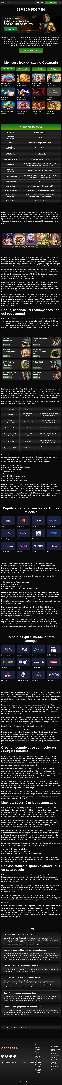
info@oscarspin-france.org (56, 1058)
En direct (22, 69)
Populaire (7, 69)
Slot (52, 69)
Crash (37, 69)
